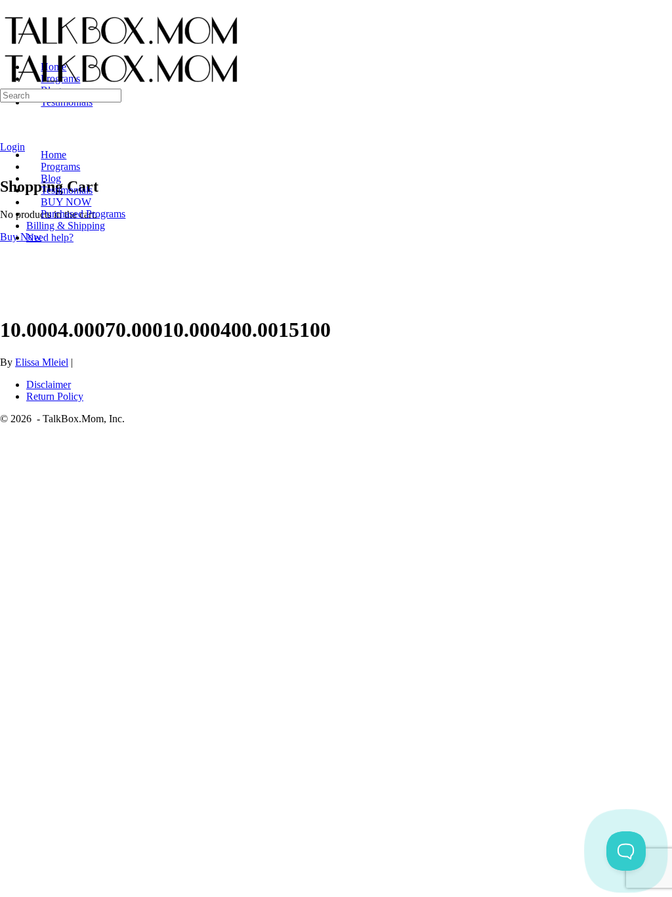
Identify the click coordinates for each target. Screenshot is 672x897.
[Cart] (7, 158)
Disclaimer (48, 384)
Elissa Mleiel (41, 362)
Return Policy (54, 396)
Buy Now (20, 236)
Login (12, 146)
